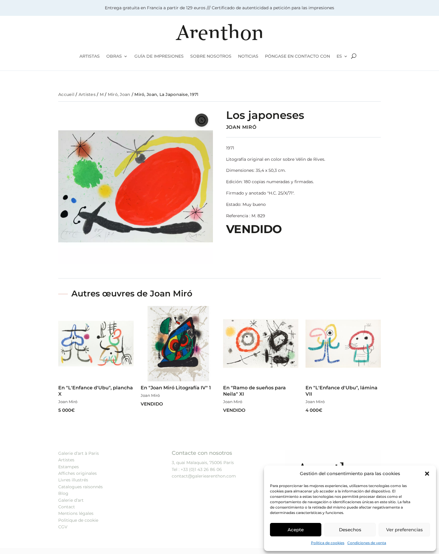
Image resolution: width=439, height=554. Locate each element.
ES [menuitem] (339, 56)
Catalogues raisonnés (80, 486)
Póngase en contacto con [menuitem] (297, 56)
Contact (66, 506)
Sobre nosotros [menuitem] (210, 56)
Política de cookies (327, 543)
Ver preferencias (404, 529)
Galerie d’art (71, 500)
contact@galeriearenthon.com (204, 476)
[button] (427, 474)
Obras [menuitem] (114, 56)
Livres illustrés (73, 480)
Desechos (350, 529)
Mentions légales (75, 513)
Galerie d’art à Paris (78, 453)
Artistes (87, 94)
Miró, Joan (119, 94)
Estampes (68, 466)
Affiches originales (77, 473)
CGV (62, 526)
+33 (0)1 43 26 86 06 (201, 469)
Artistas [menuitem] (89, 56)
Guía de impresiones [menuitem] (159, 56)
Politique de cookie (78, 520)
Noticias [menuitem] (248, 56)
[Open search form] (353, 56)
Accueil (66, 94)
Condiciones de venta (366, 543)
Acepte (296, 529)
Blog (63, 493)
